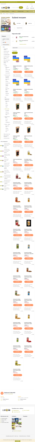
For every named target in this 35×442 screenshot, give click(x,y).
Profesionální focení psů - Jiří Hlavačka (24, 436)
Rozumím (17, 441)
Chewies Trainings (7, 85)
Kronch (7, 87)
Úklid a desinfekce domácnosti (6, 136)
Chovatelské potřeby (7, 54)
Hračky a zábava (6, 52)
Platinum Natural (7, 91)
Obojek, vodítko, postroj (6, 62)
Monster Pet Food (7, 89)
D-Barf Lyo (7, 112)
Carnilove (7, 81)
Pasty (5, 97)
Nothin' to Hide (8, 69)
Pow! (6, 131)
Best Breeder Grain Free (7, 77)
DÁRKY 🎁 (4, 42)
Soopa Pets (7, 71)
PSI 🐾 (4, 47)
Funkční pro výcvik (7, 75)
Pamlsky (5, 64)
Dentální (6, 65)
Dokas (6, 103)
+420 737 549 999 (26, 410)
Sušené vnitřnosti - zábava (7, 117)
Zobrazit (17, 71)
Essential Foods (8, 83)
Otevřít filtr (15, 52)
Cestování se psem (6, 51)
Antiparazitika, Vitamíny (6, 49)
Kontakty (3, 421)
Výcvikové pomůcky (6, 138)
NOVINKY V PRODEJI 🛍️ (6, 39)
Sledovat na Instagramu (17, 430)
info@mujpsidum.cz (16, 410)
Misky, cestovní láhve (7, 60)
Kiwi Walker (7, 110)
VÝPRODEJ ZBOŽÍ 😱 (6, 44)
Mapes (6, 106)
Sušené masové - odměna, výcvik (7, 99)
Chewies (7, 105)
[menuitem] (6, 11)
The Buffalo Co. (8, 122)
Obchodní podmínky (4, 418)
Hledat (20, 7)
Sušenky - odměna (7, 124)
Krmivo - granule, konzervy (6, 58)
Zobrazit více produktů (23, 44)
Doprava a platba (4, 419)
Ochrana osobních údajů (5, 422)
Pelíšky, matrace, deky (7, 134)
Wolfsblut (7, 95)
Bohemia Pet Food (7, 68)
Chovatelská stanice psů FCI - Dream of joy (12, 436)
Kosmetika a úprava (6, 56)
